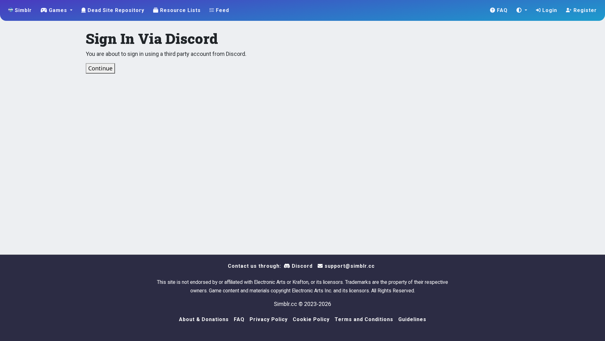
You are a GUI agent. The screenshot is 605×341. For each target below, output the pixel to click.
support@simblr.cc (349, 266)
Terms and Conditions (364, 319)
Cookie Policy (311, 319)
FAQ (501, 10)
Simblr (22, 10)
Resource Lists (179, 10)
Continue (100, 68)
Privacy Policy (269, 319)
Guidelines (412, 319)
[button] (522, 10)
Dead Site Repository (115, 10)
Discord (301, 266)
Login (549, 10)
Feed (221, 10)
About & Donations (204, 319)
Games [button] (58, 10)
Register (584, 10)
